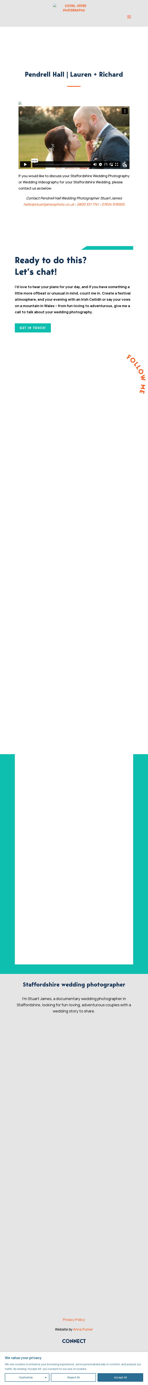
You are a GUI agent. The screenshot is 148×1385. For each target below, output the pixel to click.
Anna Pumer (83, 1329)
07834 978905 (113, 204)
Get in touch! (33, 328)
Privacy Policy (74, 1319)
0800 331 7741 (88, 204)
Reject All (73, 1377)
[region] (74, 1368)
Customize (26, 1377)
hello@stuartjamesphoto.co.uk (49, 204)
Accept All (120, 1377)
